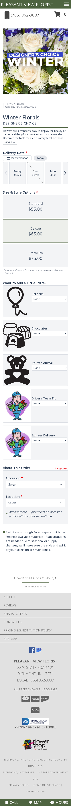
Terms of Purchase (46, 785)
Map (37, 802)
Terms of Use (35, 791)
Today (40, 158)
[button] (60, 15)
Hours (61, 802)
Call (13, 802)
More (8, 142)
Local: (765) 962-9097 (35, 680)
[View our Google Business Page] (39, 652)
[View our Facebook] (32, 652)
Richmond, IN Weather (19, 772)
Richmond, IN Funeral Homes (24, 759)
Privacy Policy (19, 785)
